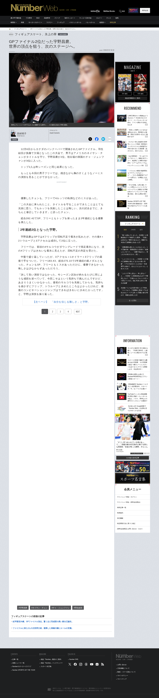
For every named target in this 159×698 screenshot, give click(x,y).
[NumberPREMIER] (133, 10)
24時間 (133, 230)
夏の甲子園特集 (16, 18)
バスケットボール (75, 22)
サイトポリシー (122, 675)
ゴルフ (98, 18)
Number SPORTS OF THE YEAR (23, 670)
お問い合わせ (122, 665)
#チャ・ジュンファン (60, 608)
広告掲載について (123, 668)
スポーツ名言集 (46, 666)
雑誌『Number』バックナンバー (52, 663)
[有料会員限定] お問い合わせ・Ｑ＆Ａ (130, 529)
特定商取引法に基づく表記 (126, 523)
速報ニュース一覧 (18, 663)
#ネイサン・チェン (39, 608)
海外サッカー (69, 18)
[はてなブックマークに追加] (103, 140)
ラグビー (49, 22)
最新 (125, 230)
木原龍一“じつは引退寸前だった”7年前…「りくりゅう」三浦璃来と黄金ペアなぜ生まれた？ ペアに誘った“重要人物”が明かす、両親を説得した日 (134, 291)
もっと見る (132, 300)
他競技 (101, 22)
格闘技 (13, 22)
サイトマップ (122, 679)
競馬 (116, 18)
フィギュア (61, 22)
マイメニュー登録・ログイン (127, 497)
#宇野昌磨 (23, 608)
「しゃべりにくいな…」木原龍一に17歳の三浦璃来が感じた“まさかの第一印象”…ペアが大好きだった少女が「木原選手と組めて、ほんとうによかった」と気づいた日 (134, 264)
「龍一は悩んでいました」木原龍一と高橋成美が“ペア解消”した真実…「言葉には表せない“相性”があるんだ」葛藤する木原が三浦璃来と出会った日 (134, 238)
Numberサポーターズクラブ (21, 666)
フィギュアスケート (20, 29)
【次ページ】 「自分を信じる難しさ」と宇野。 (61, 301)
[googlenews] (97, 665)
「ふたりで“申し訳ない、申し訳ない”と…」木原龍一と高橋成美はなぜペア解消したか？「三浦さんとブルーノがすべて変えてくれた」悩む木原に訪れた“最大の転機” (134, 278)
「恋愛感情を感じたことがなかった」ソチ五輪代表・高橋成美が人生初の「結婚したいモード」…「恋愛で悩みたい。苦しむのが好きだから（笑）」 (134, 250)
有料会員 (145, 10)
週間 (141, 230)
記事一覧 (15, 659)
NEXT (78, 311)
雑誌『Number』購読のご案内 (51, 659)
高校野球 (47, 18)
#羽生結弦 (78, 608)
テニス (108, 18)
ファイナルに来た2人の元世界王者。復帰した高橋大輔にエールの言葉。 (43, 628)
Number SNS (73, 659)
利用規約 (120, 513)
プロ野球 (29, 18)
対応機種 (120, 518)
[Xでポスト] (90, 140)
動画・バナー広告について (126, 672)
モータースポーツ (35, 22)
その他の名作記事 (132, 458)
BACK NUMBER (63, 34)
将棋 (22, 22)
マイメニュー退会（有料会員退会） (129, 502)
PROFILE (14, 140)
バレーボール (90, 22)
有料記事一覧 (121, 507)
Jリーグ (57, 18)
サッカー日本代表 (85, 18)
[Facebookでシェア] (97, 140)
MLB (37, 18)
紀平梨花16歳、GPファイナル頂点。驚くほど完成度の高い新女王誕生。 (43, 621)
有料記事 (113, 22)
